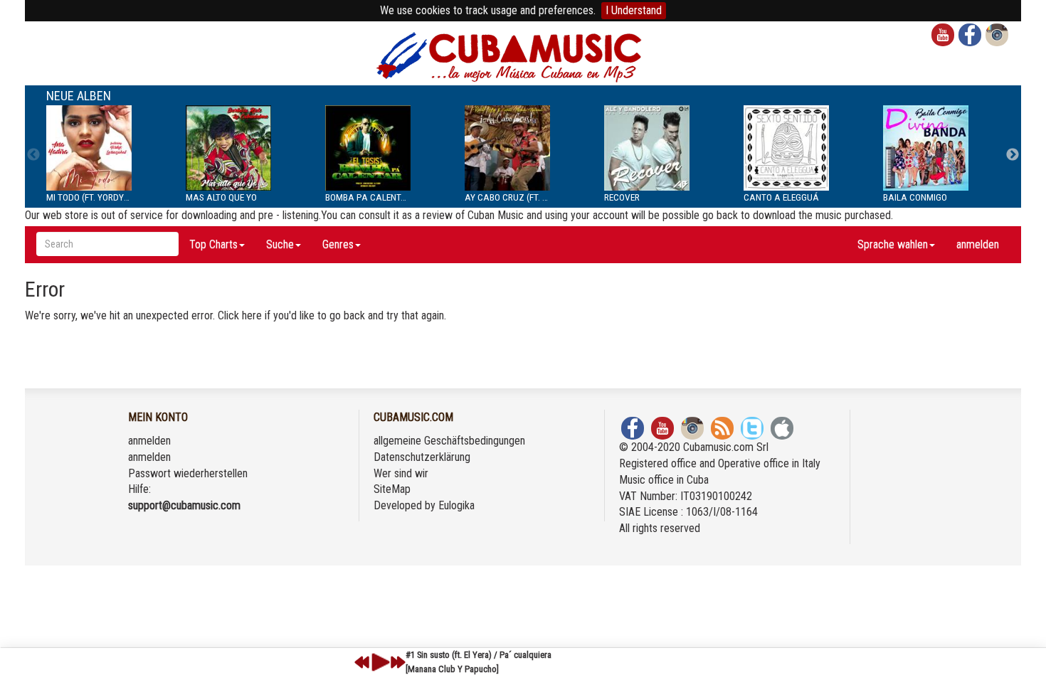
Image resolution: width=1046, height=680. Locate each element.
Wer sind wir (401, 473)
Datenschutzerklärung (422, 457)
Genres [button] (338, 244)
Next (1012, 155)
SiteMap (392, 489)
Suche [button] (280, 244)
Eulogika (456, 505)
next (398, 662)
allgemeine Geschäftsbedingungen (449, 440)
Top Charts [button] (213, 244)
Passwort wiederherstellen (188, 473)
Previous (33, 155)
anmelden (977, 244)
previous (362, 662)
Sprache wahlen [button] (892, 244)
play (378, 662)
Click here (240, 315)
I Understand (634, 10)
